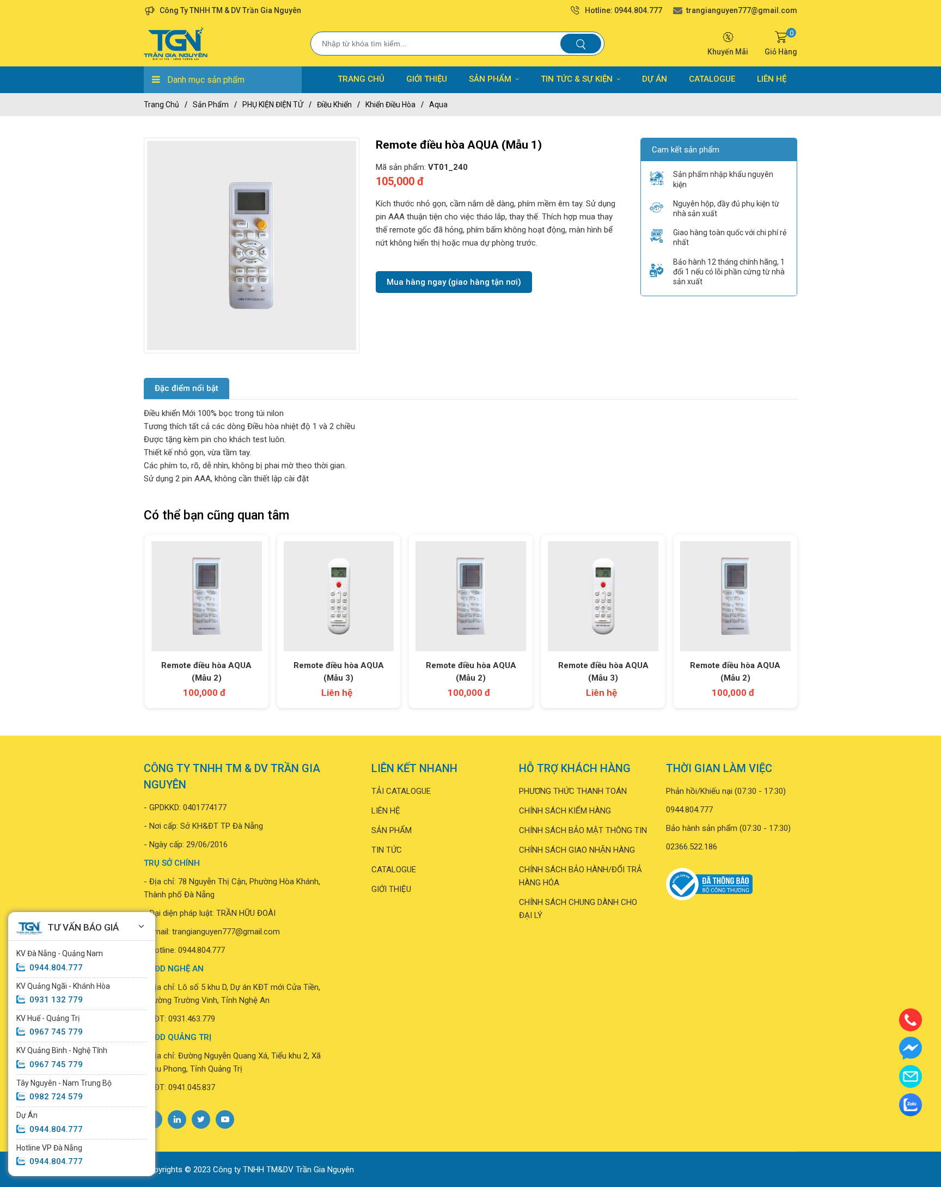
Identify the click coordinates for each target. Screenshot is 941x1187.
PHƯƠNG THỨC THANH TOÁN (573, 791)
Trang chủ (161, 104)
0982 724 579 (56, 1097)
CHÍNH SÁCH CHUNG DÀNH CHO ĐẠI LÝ (578, 908)
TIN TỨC (386, 850)
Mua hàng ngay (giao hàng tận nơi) (454, 282)
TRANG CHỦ (361, 79)
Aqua (438, 104)
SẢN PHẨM (490, 79)
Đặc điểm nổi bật (186, 388)
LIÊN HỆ (771, 79)
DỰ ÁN (654, 79)
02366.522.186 (691, 847)
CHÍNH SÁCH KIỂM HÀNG (565, 811)
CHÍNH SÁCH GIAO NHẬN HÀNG (577, 850)
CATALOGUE (712, 79)
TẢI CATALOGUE (401, 791)
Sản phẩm (211, 104)
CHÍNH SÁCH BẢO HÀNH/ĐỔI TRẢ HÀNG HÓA (580, 876)
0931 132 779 (56, 1000)
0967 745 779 (56, 1032)
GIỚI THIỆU (426, 79)
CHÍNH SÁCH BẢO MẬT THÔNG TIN (583, 830)
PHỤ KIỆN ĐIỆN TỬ (272, 104)
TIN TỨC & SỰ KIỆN (577, 79)
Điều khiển (334, 104)
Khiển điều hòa (390, 104)
